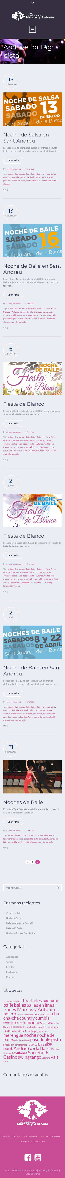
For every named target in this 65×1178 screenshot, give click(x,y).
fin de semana (37, 1026)
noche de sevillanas (21, 1040)
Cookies (55, 1170)
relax (31, 1044)
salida (38, 1044)
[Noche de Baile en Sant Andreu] (32, 240)
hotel (13, 1031)
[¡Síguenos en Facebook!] (28, 1158)
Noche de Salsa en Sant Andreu (26, 138)
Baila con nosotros (25, 1137)
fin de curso (25, 1027)
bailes (33, 174)
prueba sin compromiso (15, 1044)
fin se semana (51, 1026)
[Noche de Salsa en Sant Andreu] (32, 109)
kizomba (42, 177)
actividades (13, 174)
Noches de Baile (23, 802)
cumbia (49, 312)
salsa (23, 180)
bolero (23, 312)
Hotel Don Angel (27, 1031)
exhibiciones (32, 177)
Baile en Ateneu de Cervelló (19, 923)
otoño (36, 447)
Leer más (13, 160)
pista (5, 180)
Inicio (6, 1137)
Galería (25, 1142)
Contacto (39, 1142)
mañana (46, 1031)
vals (24, 322)
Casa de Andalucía (24, 1014)
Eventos (30, 169)
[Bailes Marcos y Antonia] (32, 1113)
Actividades (12, 956)
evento (23, 177)
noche (50, 177)
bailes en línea (43, 174)
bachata (22, 174)
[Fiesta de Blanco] (32, 378)
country (41, 312)
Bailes (44, 1137)
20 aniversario (10, 1001)
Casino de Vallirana (42, 1014)
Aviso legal (43, 1170)
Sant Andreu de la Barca (36, 180)
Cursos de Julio (13, 913)
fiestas (47, 444)
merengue (31, 315)
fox (24, 315)
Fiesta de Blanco (23, 404)
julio (39, 1031)
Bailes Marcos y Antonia (29, 1009)
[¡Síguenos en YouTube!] (38, 1158)
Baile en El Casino (14, 928)
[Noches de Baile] (32, 776)
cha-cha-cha (31, 312)
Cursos (9, 962)
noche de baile (49, 315)
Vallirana (46, 1057)
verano (17, 586)
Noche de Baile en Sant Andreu (32, 269)
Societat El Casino (48, 450)
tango (18, 322)
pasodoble (7, 318)
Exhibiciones (12, 972)
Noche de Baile (13, 918)
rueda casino (14, 180)
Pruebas (10, 977)
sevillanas (34, 450)
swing (13, 322)
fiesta (25, 444)
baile (28, 174)
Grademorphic (33, 1173)
